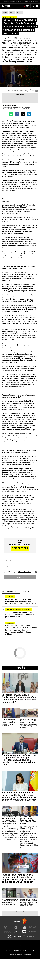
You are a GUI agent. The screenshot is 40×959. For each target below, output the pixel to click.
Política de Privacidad (24, 572)
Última (27, 6)
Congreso (10, 623)
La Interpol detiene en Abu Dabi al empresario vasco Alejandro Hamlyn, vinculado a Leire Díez (10, 901)
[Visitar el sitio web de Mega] (7, 931)
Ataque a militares (29, 1)
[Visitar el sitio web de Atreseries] (15, 931)
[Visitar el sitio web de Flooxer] (30, 936)
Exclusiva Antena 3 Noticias (18, 610)
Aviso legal (7, 950)
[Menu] (37, 6)
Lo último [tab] (26, 592)
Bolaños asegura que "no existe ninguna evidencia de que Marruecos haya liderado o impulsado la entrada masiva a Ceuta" (19, 760)
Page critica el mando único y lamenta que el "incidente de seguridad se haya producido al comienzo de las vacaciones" (18, 878)
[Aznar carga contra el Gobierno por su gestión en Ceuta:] (11, 713)
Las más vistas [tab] (9, 592)
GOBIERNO (10, 597)
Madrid (12, 12)
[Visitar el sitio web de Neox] (24, 927)
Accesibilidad (27, 954)
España (20, 668)
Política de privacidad (18, 950)
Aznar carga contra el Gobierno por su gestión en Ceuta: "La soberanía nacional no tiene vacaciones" (10, 722)
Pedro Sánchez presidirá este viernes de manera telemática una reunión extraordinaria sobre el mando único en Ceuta (9, 820)
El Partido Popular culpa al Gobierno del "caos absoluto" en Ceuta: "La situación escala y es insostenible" (19, 698)
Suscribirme (20, 577)
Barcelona (19, 12)
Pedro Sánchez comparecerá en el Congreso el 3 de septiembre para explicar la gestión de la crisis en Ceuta (20, 601)
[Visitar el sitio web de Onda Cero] (24, 931)
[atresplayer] (33, 6)
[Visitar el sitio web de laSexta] (15, 927)
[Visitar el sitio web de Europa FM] (32, 931)
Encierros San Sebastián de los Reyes (13, 1)
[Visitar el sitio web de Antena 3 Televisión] (7, 927)
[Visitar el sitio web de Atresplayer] (20, 936)
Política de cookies (30, 950)
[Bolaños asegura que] (20, 743)
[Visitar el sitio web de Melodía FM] (9, 936)
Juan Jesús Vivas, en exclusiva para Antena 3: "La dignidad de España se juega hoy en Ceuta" (19, 614)
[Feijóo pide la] (29, 893)
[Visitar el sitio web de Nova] (32, 927)
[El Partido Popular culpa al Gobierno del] (20, 683)
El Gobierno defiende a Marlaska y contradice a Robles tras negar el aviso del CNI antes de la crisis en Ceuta (28, 820)
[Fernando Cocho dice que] (29, 713)
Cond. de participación (15, 954)
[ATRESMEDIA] (20, 921)
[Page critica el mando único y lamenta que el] (20, 863)
